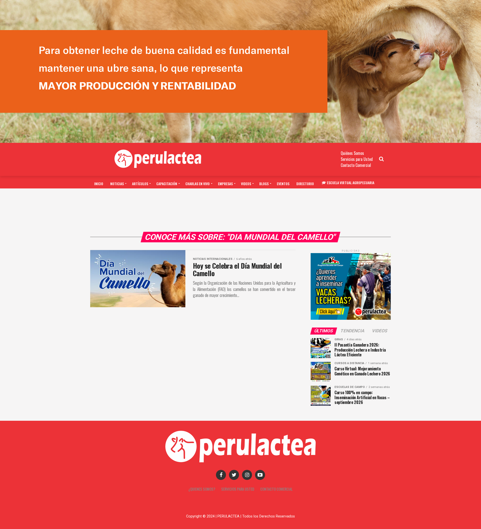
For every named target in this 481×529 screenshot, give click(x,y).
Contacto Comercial (356, 165)
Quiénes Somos (352, 153)
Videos (246, 183)
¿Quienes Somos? (201, 489)
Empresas (225, 183)
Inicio (98, 183)
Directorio (305, 183)
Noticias (117, 183)
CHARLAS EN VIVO (197, 183)
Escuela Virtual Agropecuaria (350, 182)
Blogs (264, 183)
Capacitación (166, 183)
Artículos (140, 183)
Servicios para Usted (357, 159)
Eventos (283, 183)
